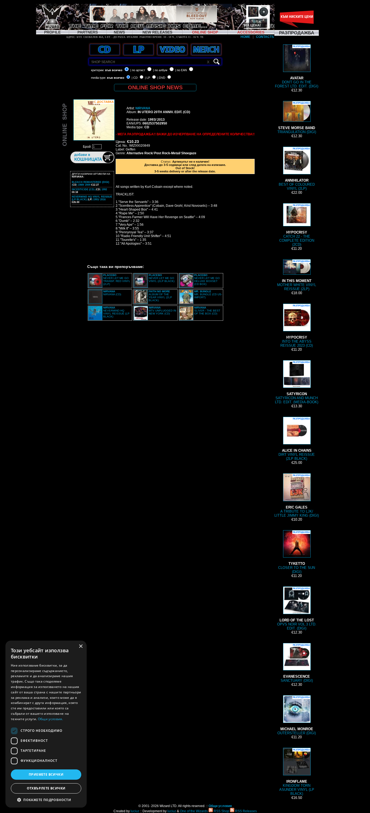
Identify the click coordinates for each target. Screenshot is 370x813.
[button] (46, 799)
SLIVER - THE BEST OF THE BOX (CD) (207, 310)
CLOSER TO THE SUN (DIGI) (296, 552)
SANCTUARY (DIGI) (297, 663)
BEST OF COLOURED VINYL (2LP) (297, 169)
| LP (147, 77)
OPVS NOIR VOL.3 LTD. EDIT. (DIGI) (296, 608)
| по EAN (181, 70)
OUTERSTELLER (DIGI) (296, 715)
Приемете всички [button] (46, 774)
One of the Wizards (194, 811)
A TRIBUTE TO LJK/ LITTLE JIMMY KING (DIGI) (296, 495)
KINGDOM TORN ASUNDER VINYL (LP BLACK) (296, 772)
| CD (135, 77)
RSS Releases (245, 811)
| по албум (160, 70)
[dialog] (46, 724)
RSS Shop (221, 811)
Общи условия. (50, 719)
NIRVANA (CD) (112, 293)
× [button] (81, 646)
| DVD (161, 77)
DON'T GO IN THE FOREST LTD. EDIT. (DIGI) (296, 66)
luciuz (135, 811)
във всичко (113, 70)
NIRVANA (142, 108)
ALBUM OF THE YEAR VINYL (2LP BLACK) (160, 296)
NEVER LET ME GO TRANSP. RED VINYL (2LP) (116, 280)
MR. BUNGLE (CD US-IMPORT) (208, 294)
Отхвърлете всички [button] (46, 788)
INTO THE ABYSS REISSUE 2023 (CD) (296, 326)
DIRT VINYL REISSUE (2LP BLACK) (296, 439)
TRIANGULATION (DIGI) (296, 118)
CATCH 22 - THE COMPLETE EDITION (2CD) (296, 225)
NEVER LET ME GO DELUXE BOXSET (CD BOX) (207, 280)
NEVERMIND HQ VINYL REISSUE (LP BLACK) (116, 312)
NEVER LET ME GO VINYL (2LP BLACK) (161, 278)
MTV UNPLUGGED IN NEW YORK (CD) (162, 310)
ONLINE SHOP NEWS (155, 87)
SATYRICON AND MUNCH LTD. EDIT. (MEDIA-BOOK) (296, 382)
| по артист (137, 70)
